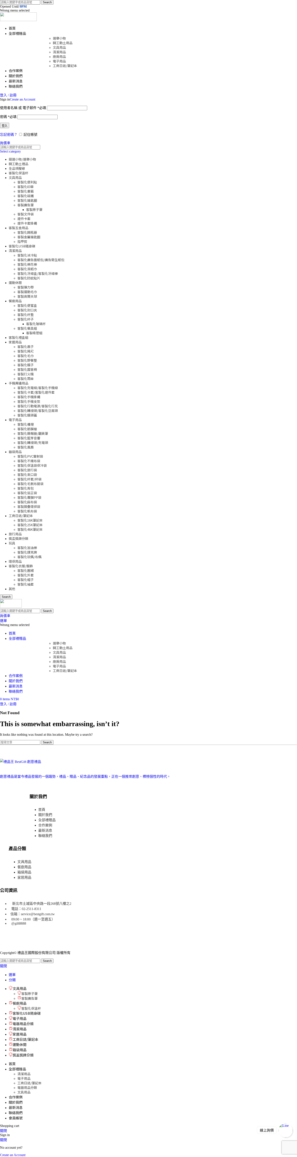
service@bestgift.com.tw (38, 914)
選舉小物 (59, 38)
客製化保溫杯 (18, 173)
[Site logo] (18, 20)
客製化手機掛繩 (28, 397)
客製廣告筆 (25, 205)
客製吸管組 (34, 333)
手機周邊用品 (18, 383)
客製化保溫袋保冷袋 (32, 465)
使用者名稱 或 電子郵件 (23, 108)
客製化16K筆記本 (30, 520)
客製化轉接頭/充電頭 (32, 442)
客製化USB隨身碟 (22, 246)
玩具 (12, 543)
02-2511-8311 (31, 909)
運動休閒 (15, 282)
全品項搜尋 (17, 168)
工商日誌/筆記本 (65, 65)
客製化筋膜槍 (27, 429)
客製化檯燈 (25, 424)
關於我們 (45, 815)
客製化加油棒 (27, 547)
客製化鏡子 (25, 365)
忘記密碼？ (8, 134)
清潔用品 (59, 52)
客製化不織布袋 (28, 460)
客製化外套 (25, 575)
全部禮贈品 (47, 820)
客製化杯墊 (25, 314)
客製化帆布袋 (27, 511)
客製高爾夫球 (27, 296)
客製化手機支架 (28, 401)
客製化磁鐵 (25, 195)
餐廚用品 (15, 301)
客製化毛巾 (25, 355)
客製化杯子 (25, 319)
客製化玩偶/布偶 (29, 556)
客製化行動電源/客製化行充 (37, 406)
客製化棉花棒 (27, 264)
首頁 (41, 809)
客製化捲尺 (25, 351)
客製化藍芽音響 (28, 438)
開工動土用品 (62, 42)
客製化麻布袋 (27, 502)
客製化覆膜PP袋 (29, 497)
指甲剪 (22, 241)
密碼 (8, 117)
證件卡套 (23, 218)
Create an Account (22, 99)
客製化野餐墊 (27, 360)
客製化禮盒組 (18, 337)
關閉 (3, 966)
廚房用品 (59, 56)
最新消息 (45, 830)
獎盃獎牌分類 (18, 538)
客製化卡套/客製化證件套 (36, 392)
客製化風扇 (25, 447)
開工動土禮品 (18, 163)
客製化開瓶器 (27, 232)
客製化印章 (25, 186)
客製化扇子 (25, 346)
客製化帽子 (25, 579)
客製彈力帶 (25, 287)
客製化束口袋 (27, 474)
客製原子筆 (34, 209)
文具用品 (59, 47)
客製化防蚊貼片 (28, 278)
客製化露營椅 (27, 369)
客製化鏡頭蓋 (27, 415)
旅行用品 (15, 534)
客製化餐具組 (27, 328)
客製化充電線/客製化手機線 (37, 387)
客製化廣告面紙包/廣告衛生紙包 (40, 259)
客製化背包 (25, 488)
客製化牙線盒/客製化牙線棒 (37, 273)
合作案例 (45, 825)
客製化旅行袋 (27, 470)
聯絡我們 (45, 836)
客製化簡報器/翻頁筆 (32, 433)
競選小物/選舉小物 (22, 159)
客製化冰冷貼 (27, 255)
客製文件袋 (25, 214)
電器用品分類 (27, 1087)
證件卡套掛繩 (27, 223)
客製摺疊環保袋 (28, 506)
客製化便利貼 (27, 182)
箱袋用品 (15, 451)
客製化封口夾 (27, 310)
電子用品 (59, 61)
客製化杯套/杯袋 (29, 479)
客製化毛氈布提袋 (30, 483)
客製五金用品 (18, 227)
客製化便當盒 (27, 305)
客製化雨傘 (25, 378)
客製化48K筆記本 (30, 529)
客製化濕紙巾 (27, 269)
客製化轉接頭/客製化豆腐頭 (37, 410)
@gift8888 (18, 923)
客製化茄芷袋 (27, 492)
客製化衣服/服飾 (21, 566)
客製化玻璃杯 (36, 323)
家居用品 (15, 342)
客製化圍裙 (25, 570)
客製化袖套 (25, 584)
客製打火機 (25, 374)
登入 (4, 125)
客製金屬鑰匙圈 (28, 237)
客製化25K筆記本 (30, 524)
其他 (12, 588)
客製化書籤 (25, 191)
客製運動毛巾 (27, 291)
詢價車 (5, 143)
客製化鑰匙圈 (27, 200)
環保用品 (15, 561)
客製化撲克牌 (27, 552)
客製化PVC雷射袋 (30, 456)
